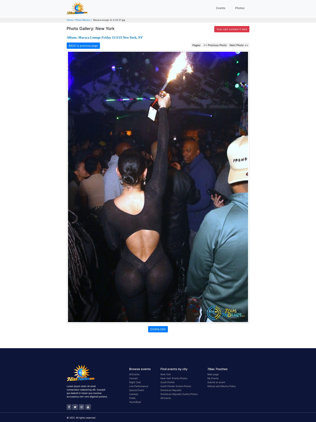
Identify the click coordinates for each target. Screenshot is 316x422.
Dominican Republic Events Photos (179, 394)
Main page (213, 374)
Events (220, 8)
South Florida (167, 382)
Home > (71, 20)
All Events (134, 374)
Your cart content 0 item (231, 29)
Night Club (135, 382)
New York (165, 374)
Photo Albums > (84, 20)
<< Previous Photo (215, 45)
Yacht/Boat (135, 402)
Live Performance (138, 386)
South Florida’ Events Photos (175, 386)
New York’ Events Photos (173, 378)
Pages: (196, 45)
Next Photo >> (239, 45)
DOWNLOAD (158, 329)
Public (132, 398)
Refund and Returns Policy (221, 386)
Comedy (133, 394)
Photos (239, 8)
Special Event (136, 390)
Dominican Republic (171, 390)
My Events (213, 378)
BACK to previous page (83, 45)
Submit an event (216, 382)
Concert (133, 378)
